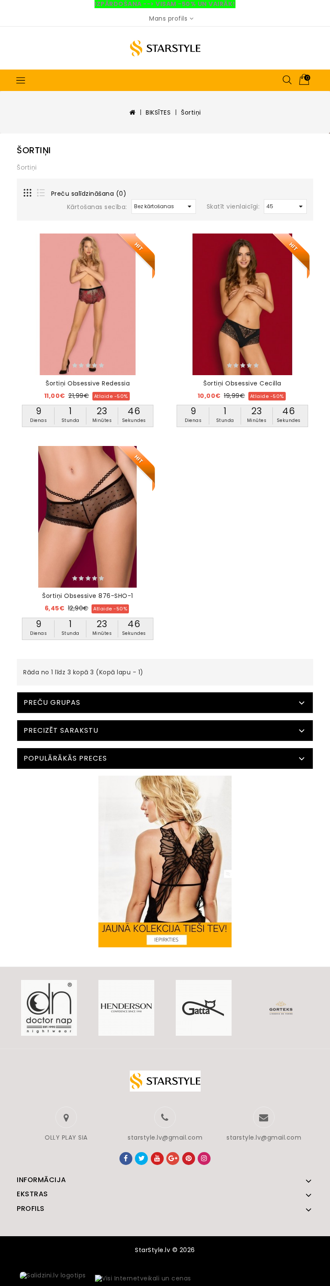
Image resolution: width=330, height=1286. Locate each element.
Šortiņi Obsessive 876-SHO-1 (87, 595)
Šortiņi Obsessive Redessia (88, 383)
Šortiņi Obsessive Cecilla (242, 383)
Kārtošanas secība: (97, 207)
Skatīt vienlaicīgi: (233, 206)
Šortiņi (191, 112)
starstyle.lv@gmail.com (165, 1137)
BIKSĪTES (158, 112)
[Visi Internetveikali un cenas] (143, 1279)
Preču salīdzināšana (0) (89, 193)
